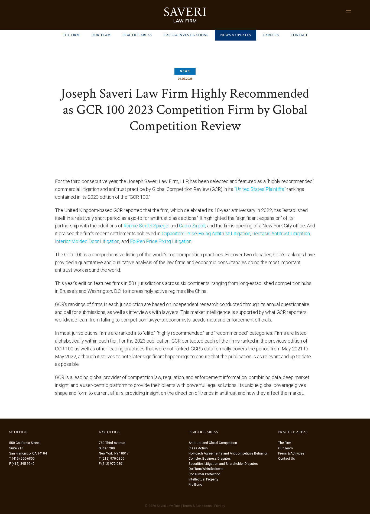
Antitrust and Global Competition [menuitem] (213, 443)
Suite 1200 (107, 448)
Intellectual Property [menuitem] (203, 479)
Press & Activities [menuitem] (291, 453)
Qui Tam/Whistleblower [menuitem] (206, 469)
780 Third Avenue (112, 443)
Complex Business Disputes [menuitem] (210, 458)
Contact (299, 35)
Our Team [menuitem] (285, 448)
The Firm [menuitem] (284, 443)
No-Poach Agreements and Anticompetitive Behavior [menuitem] (228, 453)
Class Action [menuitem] (198, 448)
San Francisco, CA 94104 (28, 453)
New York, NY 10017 (114, 453)
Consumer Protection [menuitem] (204, 474)
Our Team (101, 35)
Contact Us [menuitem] (286, 458)
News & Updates (235, 35)
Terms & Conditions (197, 506)
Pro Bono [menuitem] (195, 484)
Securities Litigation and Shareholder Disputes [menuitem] (223, 464)
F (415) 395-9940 (21, 464)
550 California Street (24, 443)
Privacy (219, 506)
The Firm (71, 35)
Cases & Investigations (186, 35)
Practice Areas (137, 35)
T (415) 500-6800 (22, 458)
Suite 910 (16, 448)
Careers (271, 35)
